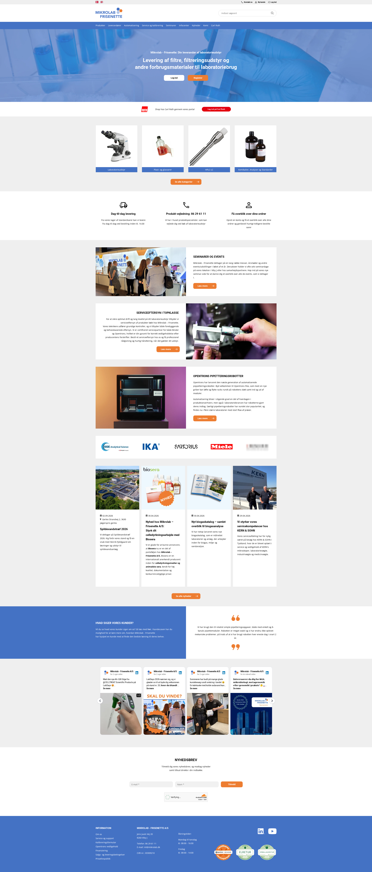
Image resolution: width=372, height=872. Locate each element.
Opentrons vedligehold (107, 846)
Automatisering (131, 25)
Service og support (105, 838)
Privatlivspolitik (103, 858)
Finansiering (102, 850)
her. (150, 629)
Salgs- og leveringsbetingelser (110, 854)
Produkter (100, 25)
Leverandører (114, 25)
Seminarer (171, 25)
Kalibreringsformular (106, 842)
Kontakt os (248, 2)
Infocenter (184, 25)
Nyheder (196, 25)
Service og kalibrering (152, 25)
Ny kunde (261, 2)
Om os (99, 834)
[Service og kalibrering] (223, 852)
